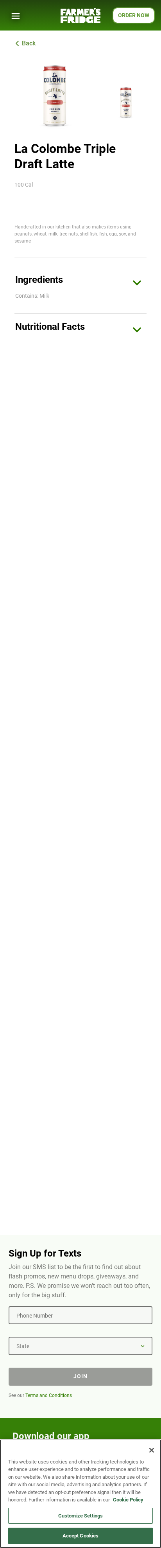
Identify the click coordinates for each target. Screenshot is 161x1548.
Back (29, 43)
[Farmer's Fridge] (80, 15)
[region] (80, 1493)
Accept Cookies (81, 1536)
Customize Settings (80, 1516)
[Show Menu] (15, 16)
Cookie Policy (128, 1500)
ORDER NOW (133, 15)
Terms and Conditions (48, 1395)
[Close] (151, 1450)
